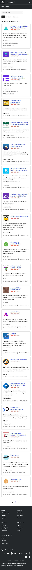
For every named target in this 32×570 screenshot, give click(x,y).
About (3, 510)
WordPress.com (6, 535)
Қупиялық (4, 518)
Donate (19, 528)
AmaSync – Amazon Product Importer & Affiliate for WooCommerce (19, 195)
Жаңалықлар (5, 513)
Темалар (19, 513)
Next (19, 501)
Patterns (19, 518)
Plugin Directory (5, 6)
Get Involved (20, 523)
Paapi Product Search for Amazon (16, 408)
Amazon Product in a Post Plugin (15, 101)
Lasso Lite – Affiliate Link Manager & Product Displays (19, 53)
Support (3, 525)
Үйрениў (3, 523)
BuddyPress (5, 543)
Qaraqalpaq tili (9, 550)
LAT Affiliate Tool (16, 479)
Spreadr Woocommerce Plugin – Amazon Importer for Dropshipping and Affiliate (18, 169)
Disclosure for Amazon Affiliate (15, 243)
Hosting (3, 515)
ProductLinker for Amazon (18, 359)
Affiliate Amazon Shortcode (19, 216)
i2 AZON (13, 334)
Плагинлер (20, 515)
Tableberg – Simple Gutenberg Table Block (17, 77)
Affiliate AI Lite (15, 312)
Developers (4, 528)
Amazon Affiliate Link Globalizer (15, 288)
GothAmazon (14, 455)
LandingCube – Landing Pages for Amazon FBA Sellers (17, 384)
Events (19, 525)
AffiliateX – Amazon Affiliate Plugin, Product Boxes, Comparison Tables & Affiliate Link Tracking (19, 27)
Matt (3, 538)
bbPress (4, 540)
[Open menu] (29, 2)
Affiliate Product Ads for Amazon (15, 266)
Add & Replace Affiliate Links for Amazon (17, 145)
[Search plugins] (21, 12)
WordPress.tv (5, 530)
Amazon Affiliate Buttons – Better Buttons (18, 434)
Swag (19, 530)
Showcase (19, 510)
